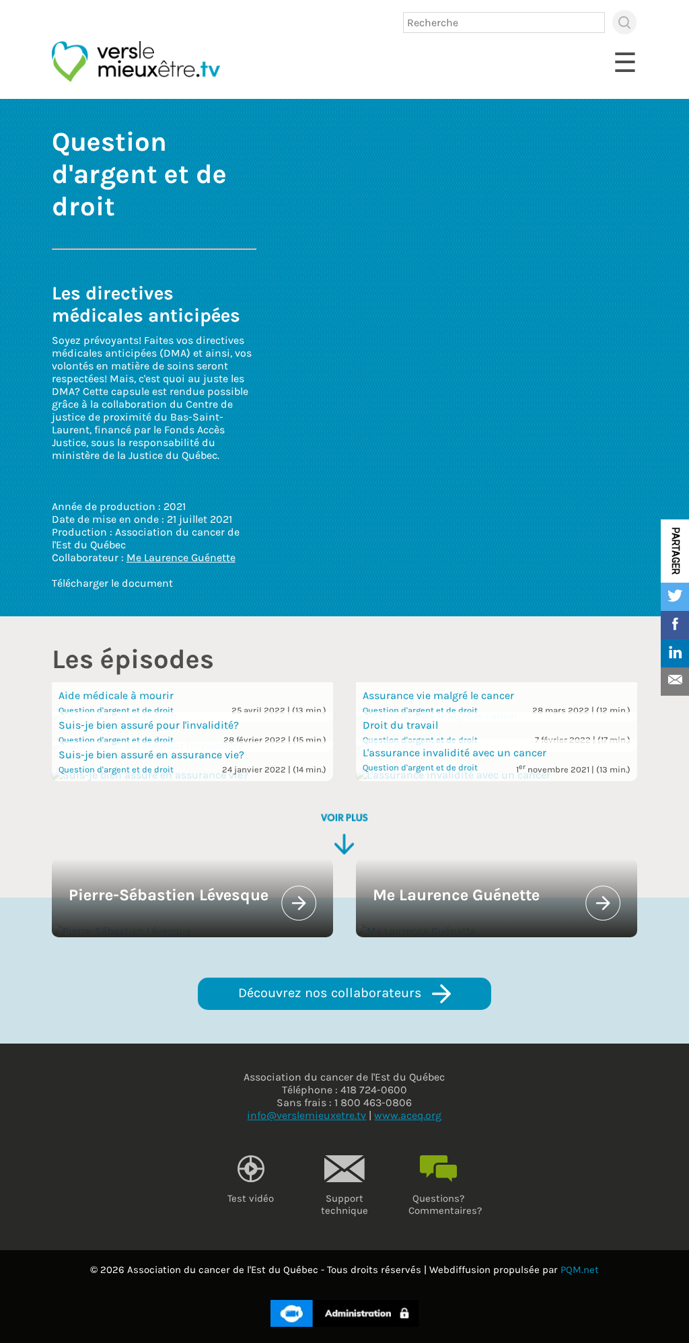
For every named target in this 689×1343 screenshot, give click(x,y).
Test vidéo (250, 1198)
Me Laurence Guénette (180, 557)
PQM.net (579, 1270)
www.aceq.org (407, 1115)
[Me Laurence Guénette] (416, 930)
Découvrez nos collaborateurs (331, 993)
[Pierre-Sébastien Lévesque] (121, 930)
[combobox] (504, 22)
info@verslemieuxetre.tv (306, 1115)
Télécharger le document (112, 583)
